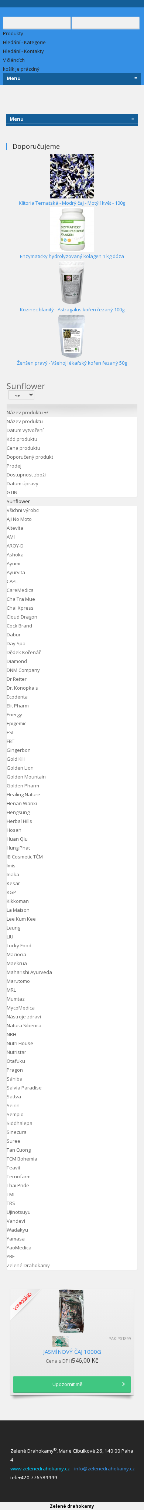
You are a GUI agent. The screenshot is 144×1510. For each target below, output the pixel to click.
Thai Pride (18, 1185)
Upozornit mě (67, 1384)
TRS (11, 1203)
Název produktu (25, 421)
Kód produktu (22, 439)
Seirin (13, 1105)
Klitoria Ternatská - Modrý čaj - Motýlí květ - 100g (72, 203)
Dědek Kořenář (24, 652)
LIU (10, 936)
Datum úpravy (22, 483)
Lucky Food (19, 945)
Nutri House (20, 1043)
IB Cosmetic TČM (25, 856)
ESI (10, 732)
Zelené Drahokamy (28, 1265)
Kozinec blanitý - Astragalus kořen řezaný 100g (72, 309)
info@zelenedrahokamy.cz (104, 1468)
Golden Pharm (23, 785)
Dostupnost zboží (26, 474)
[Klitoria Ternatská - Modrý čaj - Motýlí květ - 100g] (72, 175)
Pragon (15, 1070)
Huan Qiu (17, 839)
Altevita (15, 528)
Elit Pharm (18, 705)
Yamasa (16, 1238)
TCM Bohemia (22, 1158)
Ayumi (13, 563)
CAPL (12, 581)
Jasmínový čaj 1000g (72, 1351)
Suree (13, 1141)
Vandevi (16, 1221)
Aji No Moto (19, 519)
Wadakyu (17, 1229)
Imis (11, 865)
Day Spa (16, 643)
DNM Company (23, 670)
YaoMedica (19, 1247)
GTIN (12, 492)
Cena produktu (23, 448)
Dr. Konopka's (22, 687)
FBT (10, 741)
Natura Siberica (24, 1025)
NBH (11, 1034)
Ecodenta (17, 696)
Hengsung (18, 812)
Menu (72, 78)
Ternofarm (19, 1176)
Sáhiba (15, 1078)
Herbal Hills (19, 821)
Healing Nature (23, 794)
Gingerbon (19, 750)
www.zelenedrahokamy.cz (41, 1468)
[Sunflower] (72, 1341)
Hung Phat (18, 847)
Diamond (17, 661)
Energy (14, 714)
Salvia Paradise (24, 1087)
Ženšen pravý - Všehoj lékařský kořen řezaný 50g (72, 362)
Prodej (14, 465)
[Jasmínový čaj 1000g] (72, 1310)
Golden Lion (20, 767)
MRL (11, 990)
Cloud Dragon (22, 616)
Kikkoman (18, 901)
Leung (13, 927)
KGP (11, 892)
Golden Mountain (26, 776)
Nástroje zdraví (24, 1016)
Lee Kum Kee (21, 918)
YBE (11, 1256)
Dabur (14, 634)
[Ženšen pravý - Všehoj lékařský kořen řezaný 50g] (72, 335)
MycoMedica (21, 1007)
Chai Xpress (20, 608)
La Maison (18, 910)
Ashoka (15, 554)
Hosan (14, 830)
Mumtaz (16, 998)
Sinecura (17, 1132)
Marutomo (18, 981)
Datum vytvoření (25, 430)
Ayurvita (16, 572)
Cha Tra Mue (21, 599)
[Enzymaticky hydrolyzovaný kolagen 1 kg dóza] (72, 228)
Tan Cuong (19, 1149)
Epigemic (16, 723)
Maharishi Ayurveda (29, 972)
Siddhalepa (19, 1123)
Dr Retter (17, 679)
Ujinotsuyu (19, 1212)
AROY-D (15, 545)
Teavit (13, 1167)
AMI (11, 536)
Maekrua (17, 963)
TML (11, 1194)
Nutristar (16, 1052)
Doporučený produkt (30, 456)
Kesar (13, 883)
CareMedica (20, 590)
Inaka (13, 874)
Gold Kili (16, 759)
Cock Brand (19, 625)
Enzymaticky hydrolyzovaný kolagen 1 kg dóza (72, 256)
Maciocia (16, 954)
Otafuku (16, 1061)
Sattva (14, 1096)
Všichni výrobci (23, 510)
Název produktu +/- (28, 412)
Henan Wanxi (22, 803)
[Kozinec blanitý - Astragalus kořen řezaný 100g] (72, 282)
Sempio (15, 1114)
